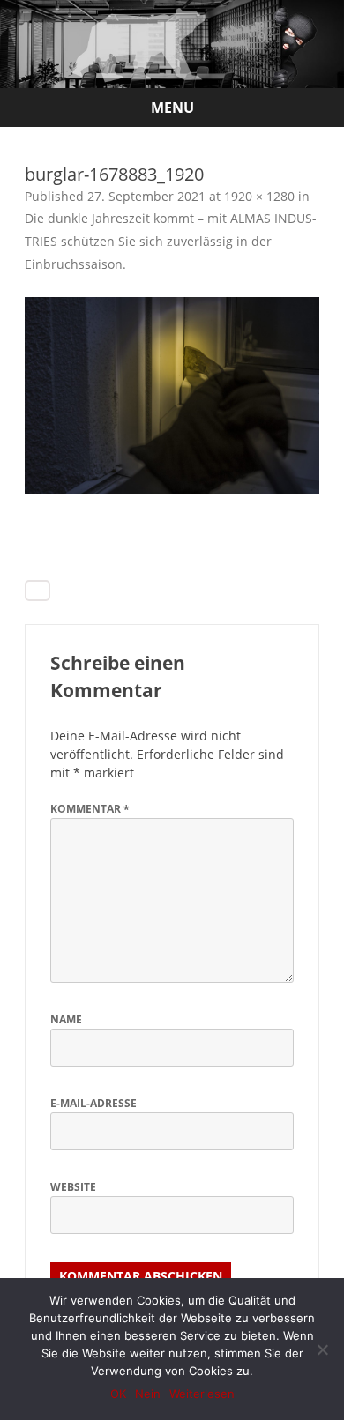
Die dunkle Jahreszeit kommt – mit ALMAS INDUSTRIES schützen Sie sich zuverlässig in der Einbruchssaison (171, 241)
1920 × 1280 (259, 196)
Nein (148, 1394)
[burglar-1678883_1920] (172, 395)
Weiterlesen (202, 1394)
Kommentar (90, 808)
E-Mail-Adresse (93, 1103)
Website (73, 1186)
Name (66, 1019)
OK (118, 1394)
